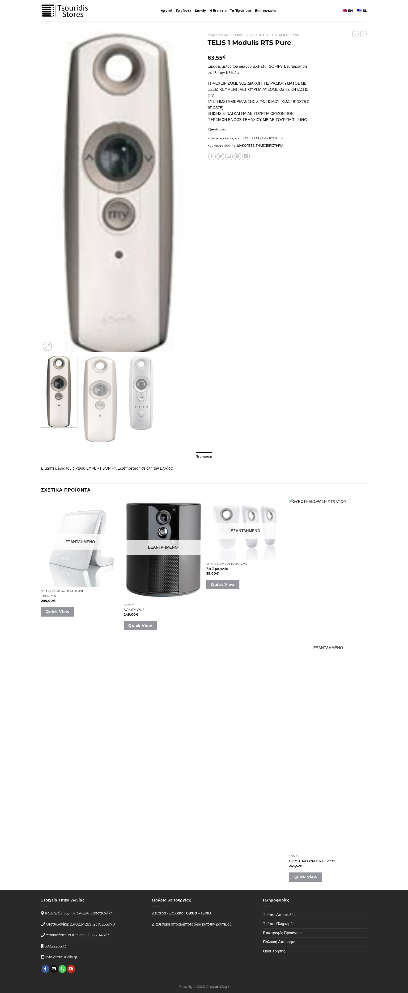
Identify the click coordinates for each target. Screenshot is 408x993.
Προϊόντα (183, 10)
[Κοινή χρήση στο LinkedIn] (246, 156)
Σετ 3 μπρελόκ (217, 569)
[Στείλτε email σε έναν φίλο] (229, 156)
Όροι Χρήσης (274, 951)
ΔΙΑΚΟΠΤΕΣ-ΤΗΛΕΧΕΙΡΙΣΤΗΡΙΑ (274, 35)
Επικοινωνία (265, 10)
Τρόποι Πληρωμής (278, 924)
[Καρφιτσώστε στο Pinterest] (237, 156)
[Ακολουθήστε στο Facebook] (45, 969)
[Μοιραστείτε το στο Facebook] (212, 156)
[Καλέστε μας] (62, 969)
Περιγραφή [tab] (204, 456)
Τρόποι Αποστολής (279, 914)
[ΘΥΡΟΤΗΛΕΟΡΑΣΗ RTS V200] (328, 675)
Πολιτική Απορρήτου (280, 942)
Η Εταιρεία (218, 10)
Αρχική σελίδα (218, 35)
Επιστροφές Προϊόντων (282, 933)
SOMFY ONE (134, 610)
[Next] (191, 191)
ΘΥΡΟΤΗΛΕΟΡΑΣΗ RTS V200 (312, 861)
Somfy (200, 10)
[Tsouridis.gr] (64, 11)
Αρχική (167, 10)
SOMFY (239, 35)
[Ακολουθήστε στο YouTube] (71, 969)
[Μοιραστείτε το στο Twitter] (220, 156)
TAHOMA (48, 596)
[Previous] (50, 191)
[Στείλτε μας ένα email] (54, 969)
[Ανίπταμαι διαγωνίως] (47, 346)
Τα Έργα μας (240, 10)
